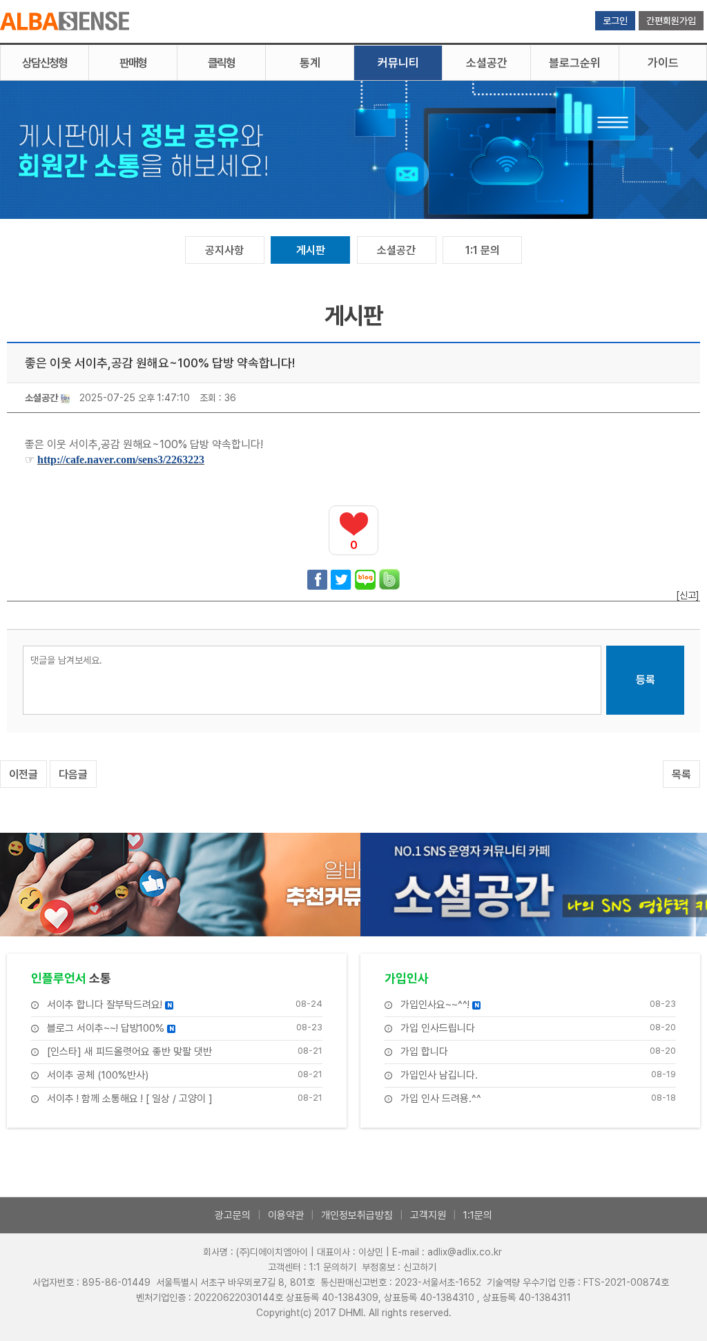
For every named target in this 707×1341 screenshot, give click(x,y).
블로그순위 (575, 63)
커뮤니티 (398, 63)
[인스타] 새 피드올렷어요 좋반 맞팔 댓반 (129, 1052)
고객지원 (428, 1215)
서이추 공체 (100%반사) (97, 1075)
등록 (645, 679)
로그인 (615, 20)
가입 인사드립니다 (437, 1028)
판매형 (132, 63)
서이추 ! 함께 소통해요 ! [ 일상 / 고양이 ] (130, 1099)
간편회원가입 (671, 20)
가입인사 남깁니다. (439, 1075)
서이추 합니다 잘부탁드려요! (109, 1005)
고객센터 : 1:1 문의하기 (312, 1267)
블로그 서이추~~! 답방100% (110, 1028)
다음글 (73, 774)
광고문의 (233, 1215)
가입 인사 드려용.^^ (440, 1099)
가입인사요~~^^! (439, 1005)
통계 (310, 63)
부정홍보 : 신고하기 (399, 1267)
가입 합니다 (424, 1052)
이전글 (23, 774)
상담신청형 (44, 63)
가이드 (663, 63)
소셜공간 (486, 63)
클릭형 (221, 63)
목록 (681, 774)
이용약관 (286, 1215)
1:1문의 (477, 1215)
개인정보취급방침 (357, 1215)
